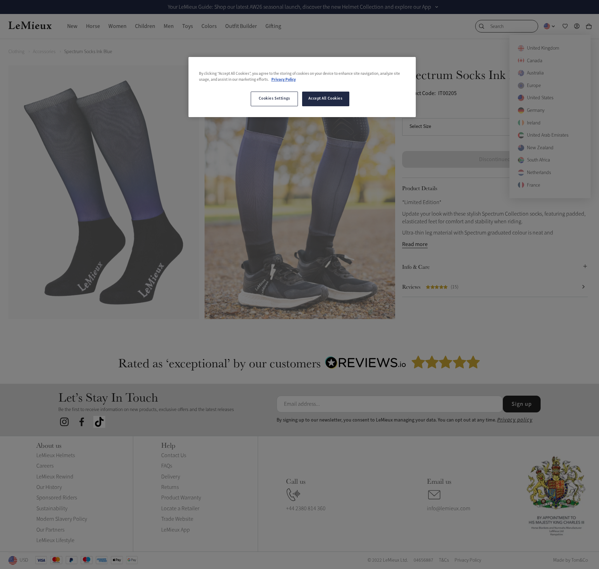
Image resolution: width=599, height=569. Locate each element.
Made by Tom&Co (570, 560)
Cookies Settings (274, 98)
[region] (302, 87)
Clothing (16, 52)
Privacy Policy (283, 79)
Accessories (44, 52)
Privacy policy (515, 420)
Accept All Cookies (325, 98)
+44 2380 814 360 (306, 508)
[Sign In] (577, 26)
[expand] (436, 7)
